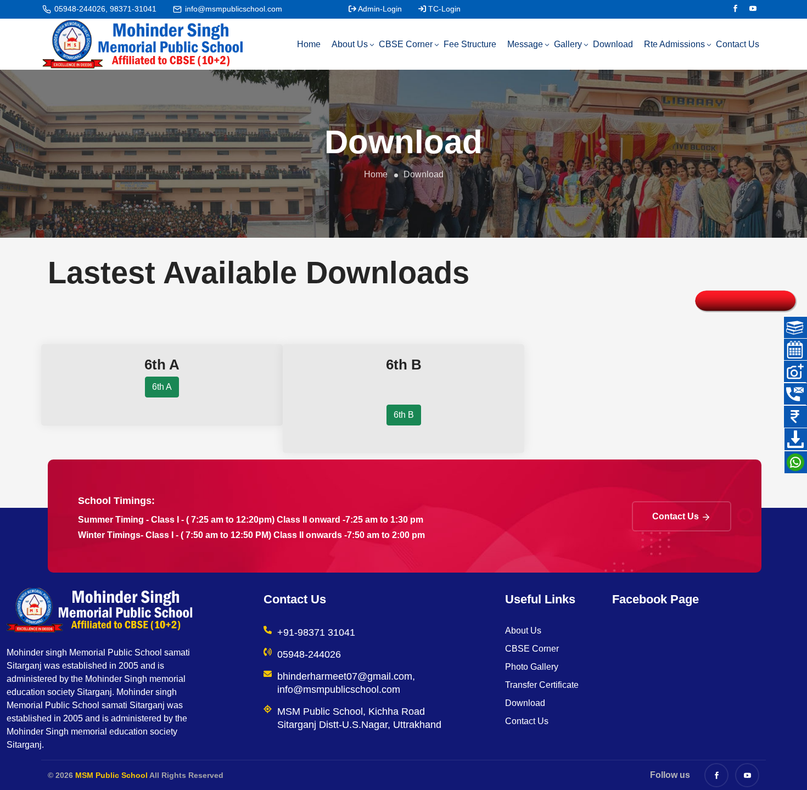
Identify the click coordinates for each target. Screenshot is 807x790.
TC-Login (444, 8)
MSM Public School (111, 775)
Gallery (568, 44)
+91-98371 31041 (316, 632)
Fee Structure (470, 44)
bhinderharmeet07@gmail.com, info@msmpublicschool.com (346, 683)
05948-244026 (309, 654)
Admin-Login (380, 8)
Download (613, 44)
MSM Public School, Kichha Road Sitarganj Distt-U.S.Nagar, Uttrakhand (359, 718)
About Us (350, 44)
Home (309, 44)
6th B (404, 414)
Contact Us (737, 44)
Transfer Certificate (542, 685)
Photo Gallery (531, 666)
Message (525, 44)
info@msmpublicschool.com (233, 8)
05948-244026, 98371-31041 (105, 8)
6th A (162, 386)
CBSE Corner (406, 44)
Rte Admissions (674, 44)
